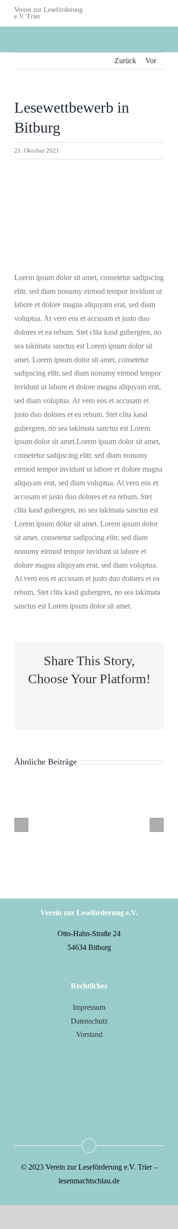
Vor (150, 61)
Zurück (125, 61)
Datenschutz (89, 1021)
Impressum (89, 1007)
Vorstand (89, 1034)
